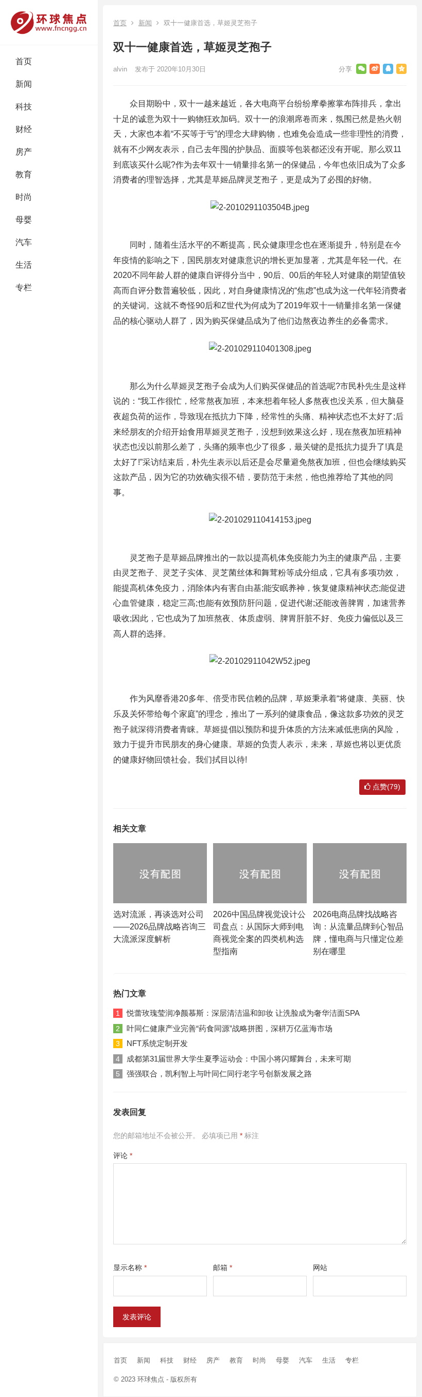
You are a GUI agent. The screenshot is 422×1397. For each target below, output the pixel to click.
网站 (320, 1267)
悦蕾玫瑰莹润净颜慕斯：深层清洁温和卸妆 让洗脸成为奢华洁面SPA (243, 1013)
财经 (23, 129)
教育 (23, 174)
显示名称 (130, 1267)
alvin (120, 69)
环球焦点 (150, 1379)
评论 (122, 1155)
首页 (23, 61)
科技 (23, 106)
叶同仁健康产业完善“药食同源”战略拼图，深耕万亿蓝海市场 (229, 1028)
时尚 (23, 197)
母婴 (23, 219)
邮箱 (222, 1267)
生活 (23, 264)
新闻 (23, 84)
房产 (23, 151)
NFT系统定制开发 (157, 1043)
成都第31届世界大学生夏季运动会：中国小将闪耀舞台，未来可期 (239, 1058)
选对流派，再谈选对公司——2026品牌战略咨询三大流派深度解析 (159, 926)
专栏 (23, 287)
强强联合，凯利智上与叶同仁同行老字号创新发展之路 (219, 1073)
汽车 (23, 242)
